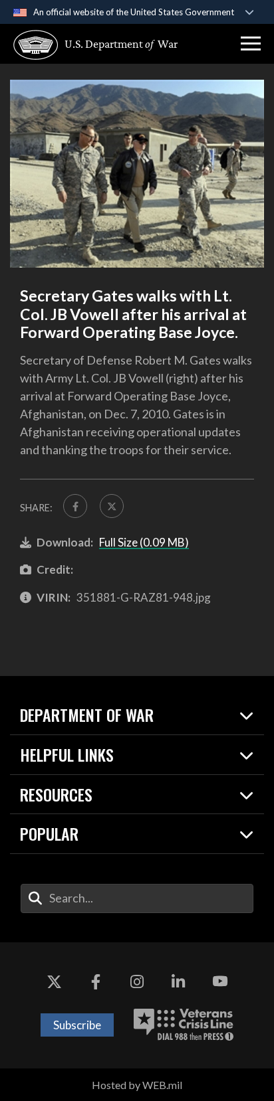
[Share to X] (112, 506)
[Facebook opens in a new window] (95, 982)
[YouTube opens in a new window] (220, 982)
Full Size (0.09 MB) (144, 542)
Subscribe (77, 1025)
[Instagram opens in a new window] (137, 982)
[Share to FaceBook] (75, 506)
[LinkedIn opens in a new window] (178, 982)
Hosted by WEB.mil (137, 1084)
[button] (251, 44)
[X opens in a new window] (53, 982)
